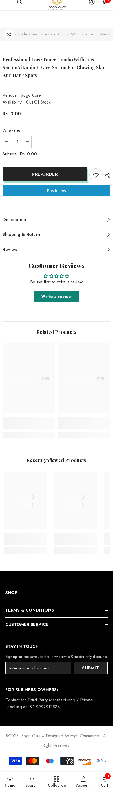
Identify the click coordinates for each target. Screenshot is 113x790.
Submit (90, 668)
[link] (29, 426)
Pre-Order (45, 174)
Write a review (56, 296)
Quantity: (12, 131)
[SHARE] (106, 175)
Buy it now (56, 191)
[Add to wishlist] (95, 174)
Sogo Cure (31, 95)
